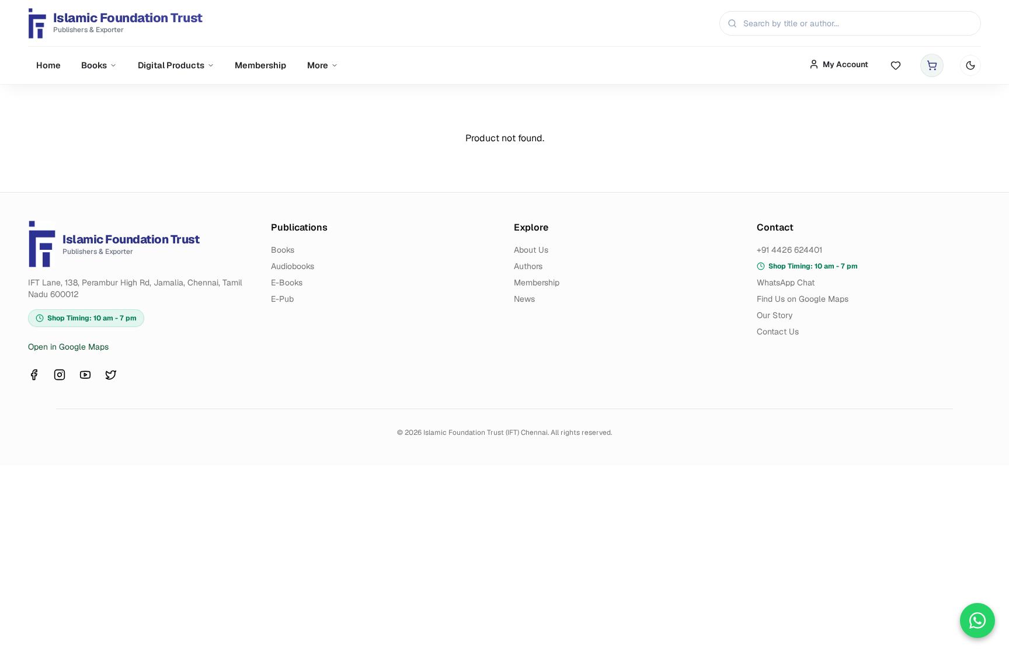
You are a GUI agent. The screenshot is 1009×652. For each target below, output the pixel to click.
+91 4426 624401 (789, 250)
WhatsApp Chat (786, 282)
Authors (528, 266)
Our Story (775, 315)
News (524, 299)
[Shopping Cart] (932, 65)
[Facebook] (34, 375)
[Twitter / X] (111, 375)
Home (48, 65)
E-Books (286, 282)
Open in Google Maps (68, 346)
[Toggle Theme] (970, 65)
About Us (531, 250)
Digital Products (171, 65)
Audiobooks (292, 266)
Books (94, 65)
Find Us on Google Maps (802, 299)
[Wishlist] (896, 65)
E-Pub (282, 299)
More (317, 65)
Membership (260, 65)
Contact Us (778, 331)
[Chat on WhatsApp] (977, 620)
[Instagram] (59, 375)
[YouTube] (85, 375)
